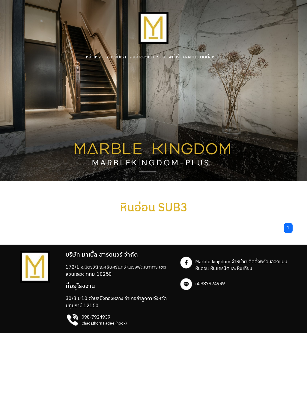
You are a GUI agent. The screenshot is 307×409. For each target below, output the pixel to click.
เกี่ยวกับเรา (115, 57)
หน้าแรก (93, 57)
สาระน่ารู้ (170, 57)
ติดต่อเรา (209, 57)
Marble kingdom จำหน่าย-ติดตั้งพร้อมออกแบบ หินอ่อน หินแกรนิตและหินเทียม (241, 265)
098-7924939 (96, 317)
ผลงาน (189, 57)
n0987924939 (210, 283)
